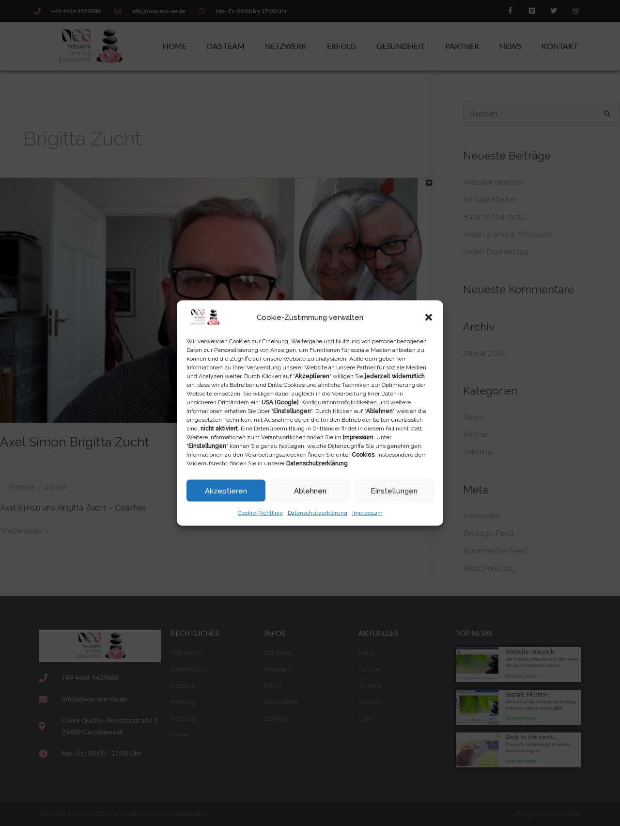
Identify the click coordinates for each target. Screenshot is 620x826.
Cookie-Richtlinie (260, 512)
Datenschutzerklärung (317, 512)
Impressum (367, 512)
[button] (429, 317)
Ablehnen (310, 490)
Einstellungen (394, 490)
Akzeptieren (226, 490)
